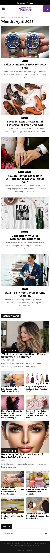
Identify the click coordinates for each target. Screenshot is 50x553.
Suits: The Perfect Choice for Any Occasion (25, 294)
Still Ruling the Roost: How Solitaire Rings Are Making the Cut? (25, 178)
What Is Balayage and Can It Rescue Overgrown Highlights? (23, 355)
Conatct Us (21, 3)
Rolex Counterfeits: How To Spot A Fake (25, 66)
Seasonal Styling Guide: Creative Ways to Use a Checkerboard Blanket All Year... (37, 414)
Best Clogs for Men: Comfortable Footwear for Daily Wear (12, 516)
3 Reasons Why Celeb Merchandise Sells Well (25, 237)
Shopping (24, 118)
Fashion (24, 61)
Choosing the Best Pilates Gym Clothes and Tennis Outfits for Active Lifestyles (36, 490)
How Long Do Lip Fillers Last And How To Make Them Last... (22, 456)
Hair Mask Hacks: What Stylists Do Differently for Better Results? (37, 516)
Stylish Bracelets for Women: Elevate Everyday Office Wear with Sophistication (12, 490)
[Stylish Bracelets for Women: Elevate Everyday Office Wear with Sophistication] (12, 479)
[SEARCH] (46, 533)
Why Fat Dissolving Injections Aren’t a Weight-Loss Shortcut (10, 389)
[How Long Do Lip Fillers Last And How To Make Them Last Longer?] (25, 437)
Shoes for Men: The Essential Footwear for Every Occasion (25, 123)
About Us (30, 3)
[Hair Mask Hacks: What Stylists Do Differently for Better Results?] (37, 505)
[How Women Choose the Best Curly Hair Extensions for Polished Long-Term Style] (12, 402)
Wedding (27, 172)
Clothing (24, 289)
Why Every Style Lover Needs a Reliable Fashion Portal (36, 389)
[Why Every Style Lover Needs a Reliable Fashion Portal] (37, 378)
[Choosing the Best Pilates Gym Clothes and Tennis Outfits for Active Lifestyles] (37, 479)
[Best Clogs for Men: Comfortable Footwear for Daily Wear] (12, 505)
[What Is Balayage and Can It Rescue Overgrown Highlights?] (25, 337)
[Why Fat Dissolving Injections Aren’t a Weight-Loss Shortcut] (12, 378)
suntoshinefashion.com (31, 546)
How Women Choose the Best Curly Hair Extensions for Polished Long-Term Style (11, 414)
